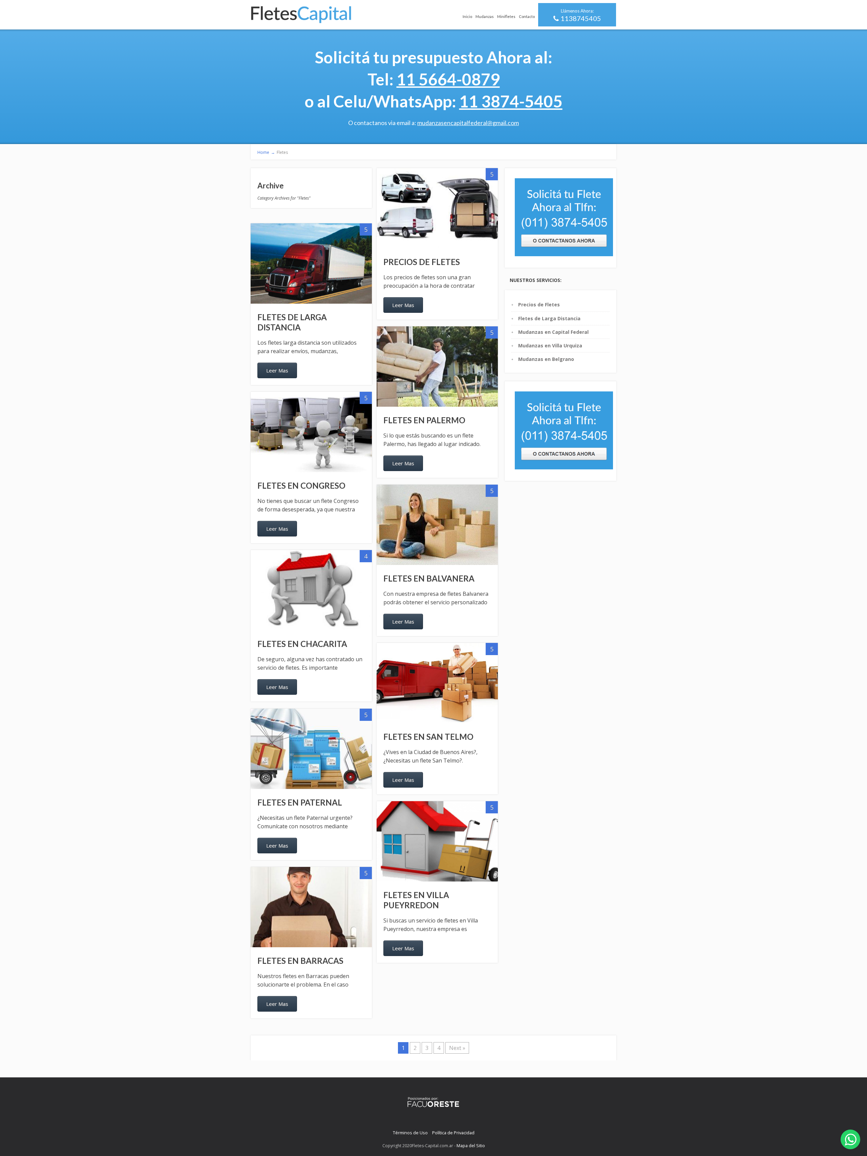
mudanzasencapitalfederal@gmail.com (468, 122)
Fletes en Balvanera (428, 578)
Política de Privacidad (453, 1133)
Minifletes (506, 16)
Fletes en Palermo (424, 420)
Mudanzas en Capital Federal (553, 332)
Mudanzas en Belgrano (546, 359)
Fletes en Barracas (300, 961)
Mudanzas (484, 16)
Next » (457, 1048)
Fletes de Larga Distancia (292, 322)
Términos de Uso (410, 1133)
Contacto (527, 16)
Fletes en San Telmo (428, 737)
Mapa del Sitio (471, 1146)
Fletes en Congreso (301, 485)
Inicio (467, 16)
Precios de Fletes (421, 262)
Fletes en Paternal (299, 802)
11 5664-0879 (448, 79)
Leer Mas (403, 305)
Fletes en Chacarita (302, 644)
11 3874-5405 (511, 101)
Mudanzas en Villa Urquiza (550, 345)
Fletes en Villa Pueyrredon (416, 900)
